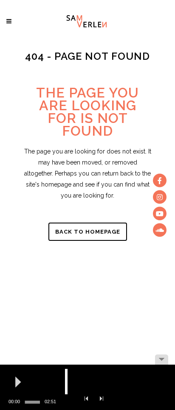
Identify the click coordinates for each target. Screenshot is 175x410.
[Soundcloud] (160, 230)
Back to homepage (87, 232)
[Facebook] (160, 180)
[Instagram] (160, 197)
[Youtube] (160, 213)
